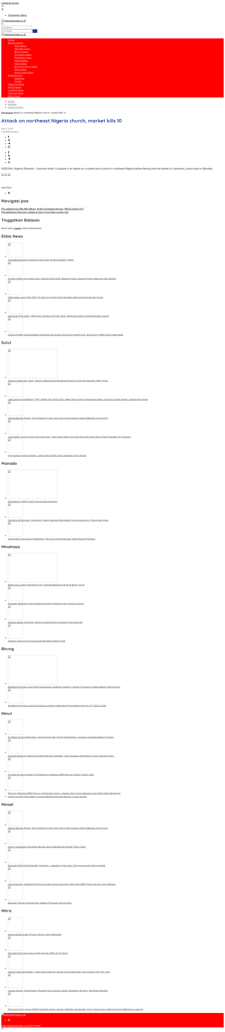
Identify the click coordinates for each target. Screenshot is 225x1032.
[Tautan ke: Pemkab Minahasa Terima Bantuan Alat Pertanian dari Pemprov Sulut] (15, 600)
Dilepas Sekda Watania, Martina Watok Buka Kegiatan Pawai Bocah (45, 622)
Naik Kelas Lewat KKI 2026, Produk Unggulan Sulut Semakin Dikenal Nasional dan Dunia (55, 297)
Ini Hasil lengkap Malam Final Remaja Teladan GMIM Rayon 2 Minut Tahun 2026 (51, 774)
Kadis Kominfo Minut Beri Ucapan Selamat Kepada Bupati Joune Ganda (47, 796)
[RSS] (9, 193)
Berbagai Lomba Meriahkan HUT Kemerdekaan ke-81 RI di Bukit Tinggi (46, 584)
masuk (17, 228)
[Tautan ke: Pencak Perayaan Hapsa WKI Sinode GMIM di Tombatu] (15, 949)
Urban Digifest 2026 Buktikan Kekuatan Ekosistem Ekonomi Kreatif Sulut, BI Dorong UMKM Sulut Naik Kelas (65, 334)
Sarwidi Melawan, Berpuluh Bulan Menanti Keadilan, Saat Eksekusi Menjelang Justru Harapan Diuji (61, 755)
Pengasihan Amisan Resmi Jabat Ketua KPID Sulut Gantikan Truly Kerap (47, 455)
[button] (34, 31)
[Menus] (2, 6)
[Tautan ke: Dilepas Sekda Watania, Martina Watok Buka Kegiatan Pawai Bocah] (15, 618)
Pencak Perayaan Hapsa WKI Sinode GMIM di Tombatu (38, 953)
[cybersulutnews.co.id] (13, 20)
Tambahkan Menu (17, 15)
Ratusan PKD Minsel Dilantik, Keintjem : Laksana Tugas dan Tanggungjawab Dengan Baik (56, 865)
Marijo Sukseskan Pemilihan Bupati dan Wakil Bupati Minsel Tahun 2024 (47, 846)
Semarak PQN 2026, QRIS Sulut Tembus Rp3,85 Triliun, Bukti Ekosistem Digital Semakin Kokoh (58, 315)
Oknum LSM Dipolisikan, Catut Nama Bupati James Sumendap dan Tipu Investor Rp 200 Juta (59, 971)
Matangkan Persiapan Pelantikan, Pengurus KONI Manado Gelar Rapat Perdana (51, 538)
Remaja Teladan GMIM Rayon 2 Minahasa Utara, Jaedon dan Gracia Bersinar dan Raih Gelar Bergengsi (64, 793)
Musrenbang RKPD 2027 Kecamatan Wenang (32, 501)
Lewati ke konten (10, 3)
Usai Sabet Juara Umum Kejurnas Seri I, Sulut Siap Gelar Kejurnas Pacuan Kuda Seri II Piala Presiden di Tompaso (69, 436)
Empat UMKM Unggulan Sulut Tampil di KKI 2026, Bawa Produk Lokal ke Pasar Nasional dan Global (62, 278)
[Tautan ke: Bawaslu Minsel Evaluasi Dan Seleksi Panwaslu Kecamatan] (15, 899)
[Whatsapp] (9, 147)
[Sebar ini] (8, 137)
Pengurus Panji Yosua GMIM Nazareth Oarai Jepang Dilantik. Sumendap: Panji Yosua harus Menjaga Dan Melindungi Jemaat (75, 1009)
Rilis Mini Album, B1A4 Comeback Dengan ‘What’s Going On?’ (42, 208)
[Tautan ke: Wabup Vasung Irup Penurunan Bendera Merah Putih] (15, 637)
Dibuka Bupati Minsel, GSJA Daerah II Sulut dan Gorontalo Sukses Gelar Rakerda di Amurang (58, 418)
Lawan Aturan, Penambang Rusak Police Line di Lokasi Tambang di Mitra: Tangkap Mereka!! (58, 990)
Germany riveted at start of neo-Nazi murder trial (34, 212)
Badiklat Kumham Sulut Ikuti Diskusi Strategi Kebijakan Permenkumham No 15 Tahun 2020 (57, 705)
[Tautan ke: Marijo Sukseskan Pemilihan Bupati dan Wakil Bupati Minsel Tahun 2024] (15, 843)
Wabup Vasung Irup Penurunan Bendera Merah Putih (36, 640)
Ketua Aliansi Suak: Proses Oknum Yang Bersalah (34, 934)
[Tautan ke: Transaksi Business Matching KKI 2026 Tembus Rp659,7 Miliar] (15, 256)
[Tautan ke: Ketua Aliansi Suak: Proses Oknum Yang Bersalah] (15, 931)
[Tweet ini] (9, 140)
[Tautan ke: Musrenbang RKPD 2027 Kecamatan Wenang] (32, 498)
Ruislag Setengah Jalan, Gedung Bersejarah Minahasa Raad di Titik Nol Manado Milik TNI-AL (58, 380)
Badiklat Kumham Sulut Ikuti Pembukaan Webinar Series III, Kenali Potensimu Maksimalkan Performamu (64, 686)
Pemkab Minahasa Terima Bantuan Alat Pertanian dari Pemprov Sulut (46, 603)
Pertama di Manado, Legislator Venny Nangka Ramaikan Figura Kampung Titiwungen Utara (58, 520)
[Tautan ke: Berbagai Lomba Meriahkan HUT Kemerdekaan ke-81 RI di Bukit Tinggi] (32, 581)
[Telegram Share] (9, 143)
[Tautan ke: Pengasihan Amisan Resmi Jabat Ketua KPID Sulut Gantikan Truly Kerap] (15, 452)
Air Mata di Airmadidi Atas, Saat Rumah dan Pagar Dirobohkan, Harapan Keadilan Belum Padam (61, 737)
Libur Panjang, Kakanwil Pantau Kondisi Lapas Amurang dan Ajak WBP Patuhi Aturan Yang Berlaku (62, 884)
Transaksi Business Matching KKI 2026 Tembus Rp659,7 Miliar (41, 259)
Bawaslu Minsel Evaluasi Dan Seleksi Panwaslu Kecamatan (40, 902)
